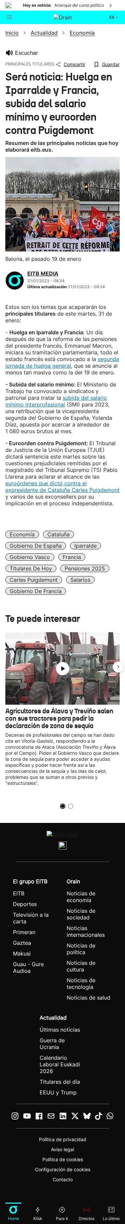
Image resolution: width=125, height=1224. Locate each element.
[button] (118, 667)
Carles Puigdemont (34, 579)
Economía (22, 534)
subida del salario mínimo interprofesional (56, 401)
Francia (72, 557)
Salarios (80, 579)
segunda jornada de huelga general (62, 362)
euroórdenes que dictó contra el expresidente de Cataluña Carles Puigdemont (62, 486)
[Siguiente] (111, 5)
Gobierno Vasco (30, 557)
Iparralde (85, 545)
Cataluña (58, 534)
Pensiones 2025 (85, 568)
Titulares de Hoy (31, 568)
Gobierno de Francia (36, 591)
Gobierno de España (36, 545)
